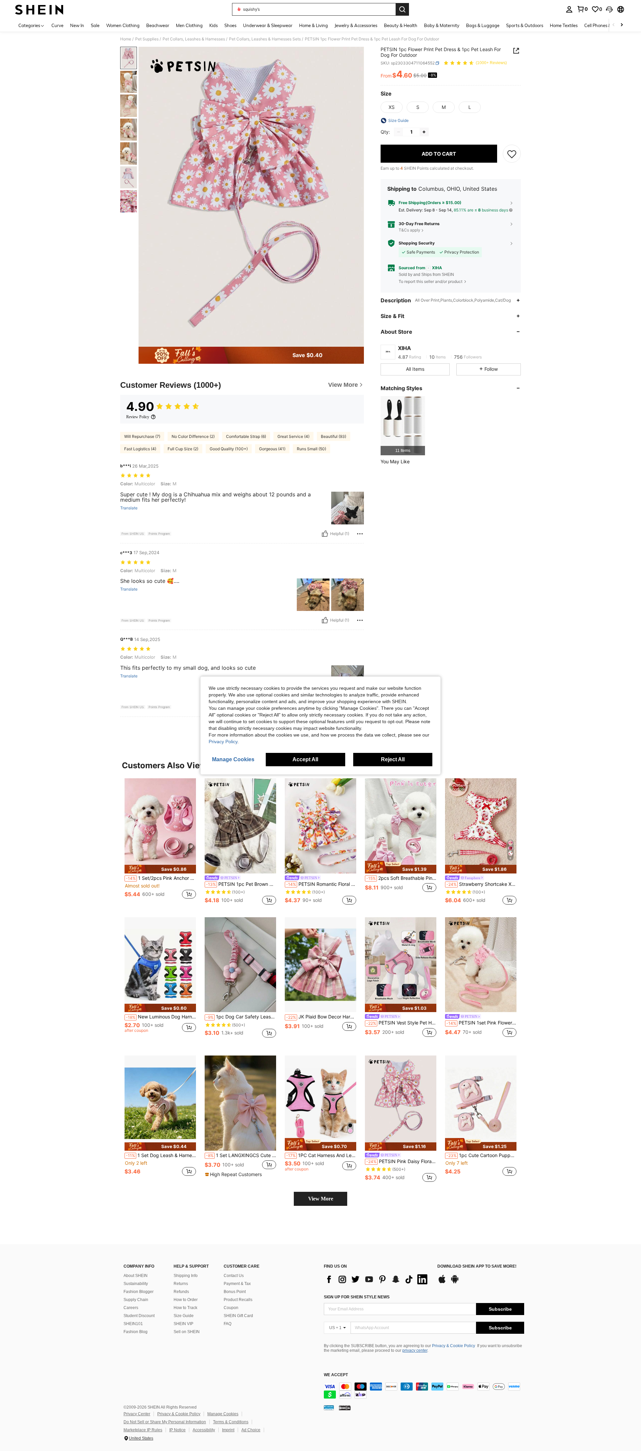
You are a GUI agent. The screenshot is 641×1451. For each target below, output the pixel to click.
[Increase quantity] (424, 132)
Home (125, 39)
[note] (160, 869)
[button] (609, 9)
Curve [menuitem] (57, 25)
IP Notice (177, 1430)
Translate (129, 508)
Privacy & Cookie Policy (453, 1345)
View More (320, 1198)
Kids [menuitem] (213, 25)
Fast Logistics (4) (140, 448)
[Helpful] (325, 534)
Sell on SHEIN (187, 1331)
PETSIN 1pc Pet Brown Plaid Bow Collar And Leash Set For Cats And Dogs (241, 884)
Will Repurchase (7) (142, 436)
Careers (131, 1307)
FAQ (227, 1323)
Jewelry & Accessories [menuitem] (356, 25)
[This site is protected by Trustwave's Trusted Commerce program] (329, 1407)
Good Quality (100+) (229, 448)
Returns (181, 1283)
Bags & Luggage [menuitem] (482, 25)
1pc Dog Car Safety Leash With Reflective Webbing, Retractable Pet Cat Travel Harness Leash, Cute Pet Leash (241, 1016)
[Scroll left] (613, 25)
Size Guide (184, 1315)
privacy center (414, 1350)
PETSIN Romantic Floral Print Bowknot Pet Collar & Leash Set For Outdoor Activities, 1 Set (321, 884)
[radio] (392, 107)
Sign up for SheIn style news (357, 1297)
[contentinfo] (424, 1391)
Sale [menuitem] (95, 25)
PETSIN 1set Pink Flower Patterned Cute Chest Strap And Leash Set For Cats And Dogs (481, 1022)
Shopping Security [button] (417, 243)
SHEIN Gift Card (238, 1315)
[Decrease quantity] (398, 132)
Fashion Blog (136, 1331)
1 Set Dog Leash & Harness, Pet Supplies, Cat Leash (161, 1155)
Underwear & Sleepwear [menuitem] (267, 25)
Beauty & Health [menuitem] (400, 25)
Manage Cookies (222, 1414)
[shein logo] (39, 9)
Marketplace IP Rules (143, 1430)
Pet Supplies (147, 39)
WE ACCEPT (336, 1375)
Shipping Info (186, 1275)
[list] (377, 1279)
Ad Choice (250, 1430)
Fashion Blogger (139, 1291)
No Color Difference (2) (193, 436)
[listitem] (403, 425)
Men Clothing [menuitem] (189, 25)
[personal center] (569, 9)
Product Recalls (238, 1299)
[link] (582, 9)
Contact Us (234, 1275)
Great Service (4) (293, 436)
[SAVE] (512, 154)
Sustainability (136, 1283)
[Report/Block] (360, 534)
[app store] (442, 1282)
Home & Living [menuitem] (313, 25)
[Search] (402, 9)
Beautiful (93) (333, 436)
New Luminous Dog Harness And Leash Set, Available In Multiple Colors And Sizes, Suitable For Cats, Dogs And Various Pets (161, 1016)
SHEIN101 (133, 1323)
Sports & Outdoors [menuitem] (524, 25)
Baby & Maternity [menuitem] (441, 25)
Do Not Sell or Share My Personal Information (165, 1422)
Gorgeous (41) (272, 448)
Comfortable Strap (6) (246, 436)
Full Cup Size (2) (183, 448)
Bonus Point (235, 1291)
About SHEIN (136, 1275)
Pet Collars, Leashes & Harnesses (194, 39)
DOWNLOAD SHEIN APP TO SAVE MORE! (476, 1266)
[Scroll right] (621, 25)
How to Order (186, 1299)
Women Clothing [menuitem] (123, 25)
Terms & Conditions (230, 1422)
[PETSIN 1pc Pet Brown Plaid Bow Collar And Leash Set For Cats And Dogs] (240, 825)
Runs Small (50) (311, 448)
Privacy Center (137, 1414)
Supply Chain (136, 1299)
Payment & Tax (237, 1283)
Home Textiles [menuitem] (564, 25)
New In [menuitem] (77, 25)
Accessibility (204, 1430)
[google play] (454, 1282)
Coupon (231, 1307)
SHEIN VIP (183, 1323)
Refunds (181, 1291)
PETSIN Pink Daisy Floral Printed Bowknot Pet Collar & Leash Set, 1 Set (401, 1161)
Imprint (228, 1430)
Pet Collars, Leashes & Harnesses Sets (265, 39)
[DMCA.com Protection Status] (345, 1407)
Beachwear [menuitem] (157, 25)
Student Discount (139, 1315)
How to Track (185, 1307)
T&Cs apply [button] (409, 230)
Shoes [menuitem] (230, 25)
